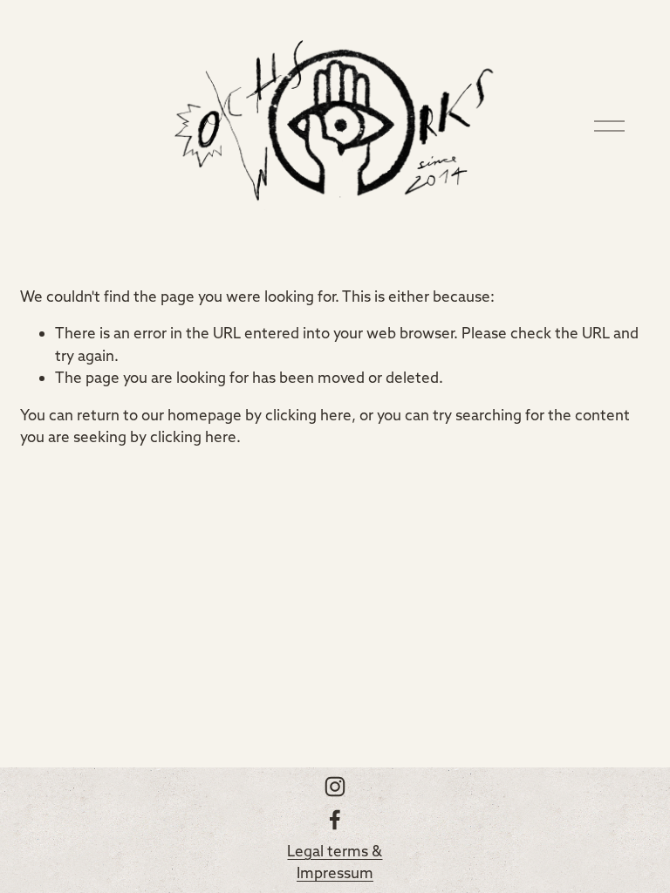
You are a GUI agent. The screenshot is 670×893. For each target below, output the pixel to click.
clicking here (308, 415)
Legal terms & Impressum (334, 862)
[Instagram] (335, 786)
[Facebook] (335, 819)
